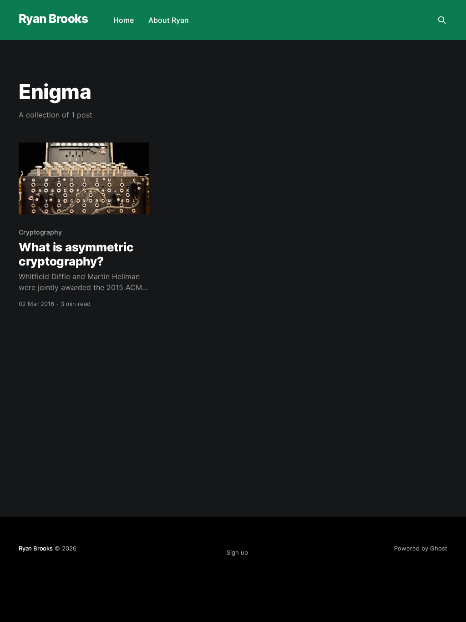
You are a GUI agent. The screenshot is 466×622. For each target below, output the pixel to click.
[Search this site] (442, 20)
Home (123, 20)
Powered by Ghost (420, 548)
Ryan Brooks (53, 19)
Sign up (237, 552)
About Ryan (168, 20)
